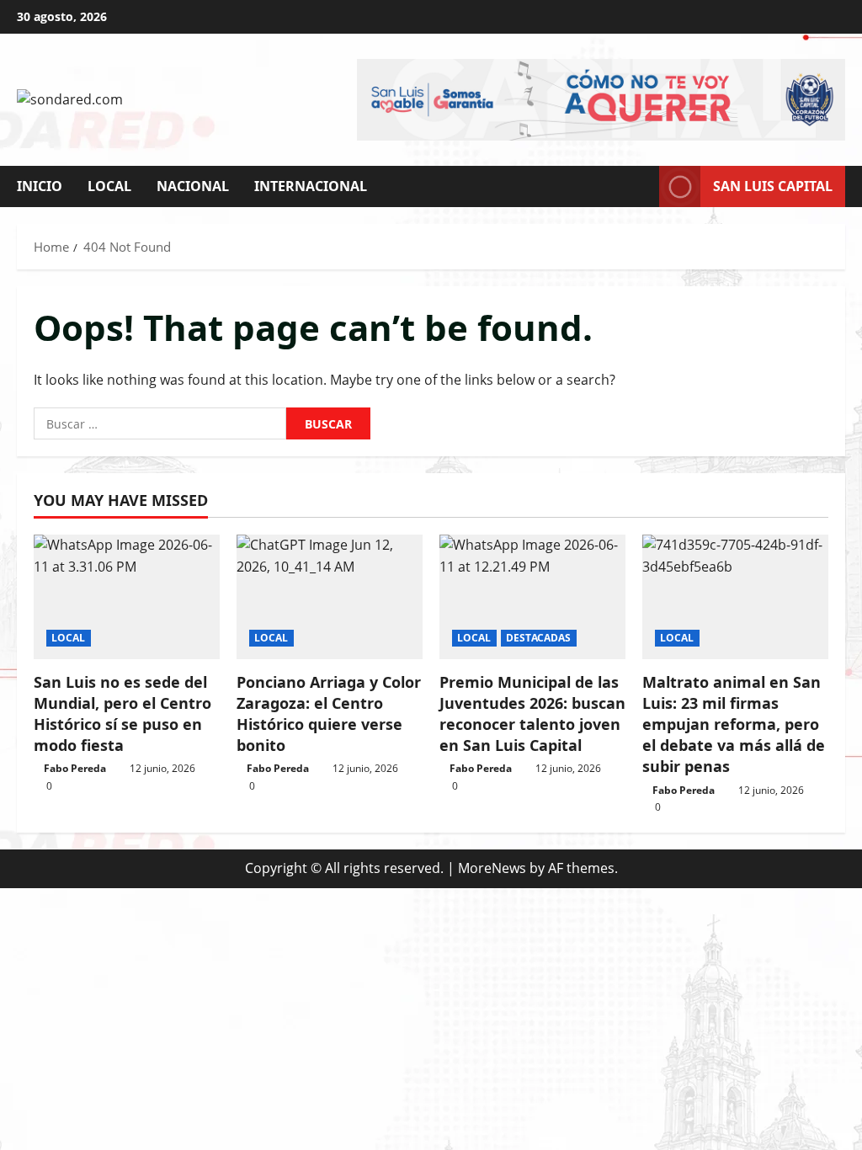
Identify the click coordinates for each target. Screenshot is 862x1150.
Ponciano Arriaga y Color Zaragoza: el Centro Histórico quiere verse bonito (329, 714)
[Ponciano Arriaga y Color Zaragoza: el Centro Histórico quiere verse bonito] (330, 596)
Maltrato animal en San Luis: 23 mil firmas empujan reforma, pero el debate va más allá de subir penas (733, 724)
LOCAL (109, 186)
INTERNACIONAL (310, 186)
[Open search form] (641, 186)
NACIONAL (193, 186)
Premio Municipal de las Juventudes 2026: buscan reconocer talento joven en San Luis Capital (532, 714)
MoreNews (492, 868)
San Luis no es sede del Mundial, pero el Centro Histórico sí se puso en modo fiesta (122, 714)
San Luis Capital (773, 185)
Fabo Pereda (75, 768)
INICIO (39, 186)
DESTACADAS (539, 638)
